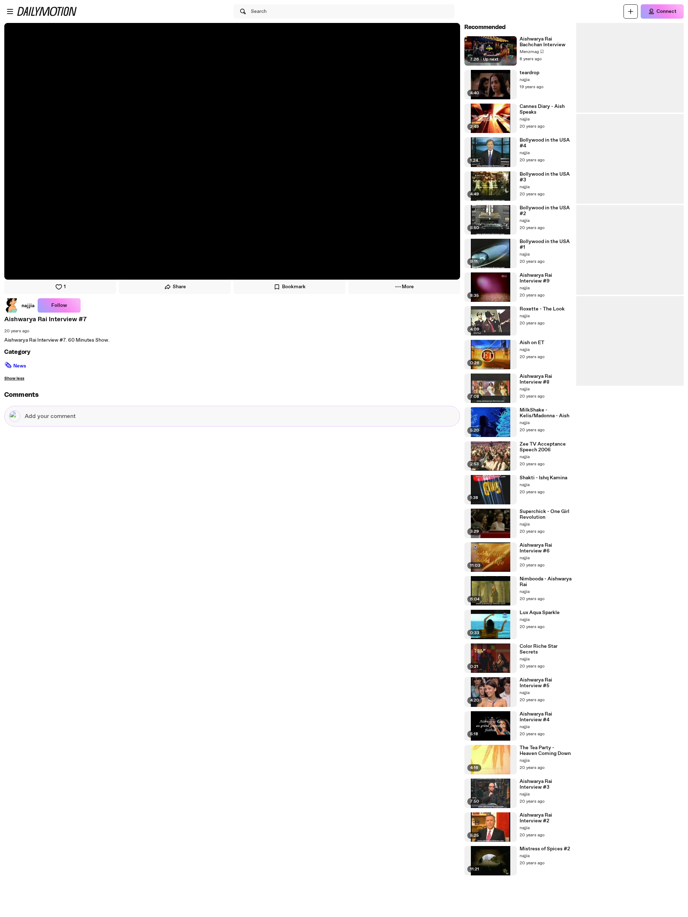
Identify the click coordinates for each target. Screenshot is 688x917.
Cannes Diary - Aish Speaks (542, 109)
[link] (19, 305)
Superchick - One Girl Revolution (544, 514)
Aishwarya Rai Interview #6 (536, 548)
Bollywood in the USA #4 (545, 143)
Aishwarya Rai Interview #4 (536, 717)
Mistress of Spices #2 (545, 849)
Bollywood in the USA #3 (545, 177)
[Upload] (631, 11)
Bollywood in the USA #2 (545, 211)
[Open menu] (10, 11)
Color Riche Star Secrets (539, 649)
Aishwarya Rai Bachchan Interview (542, 42)
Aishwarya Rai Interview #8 (536, 379)
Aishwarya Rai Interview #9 (536, 278)
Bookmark (294, 287)
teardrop (529, 73)
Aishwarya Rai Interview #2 (536, 818)
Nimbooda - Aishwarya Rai (546, 582)
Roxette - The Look (542, 309)
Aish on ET (532, 343)
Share (179, 287)
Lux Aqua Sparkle (540, 613)
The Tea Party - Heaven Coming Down (545, 750)
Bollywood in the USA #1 (545, 244)
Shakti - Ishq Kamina (543, 478)
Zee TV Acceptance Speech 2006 (543, 447)
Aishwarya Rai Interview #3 (536, 784)
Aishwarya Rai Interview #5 (536, 683)
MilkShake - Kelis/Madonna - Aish (544, 413)
